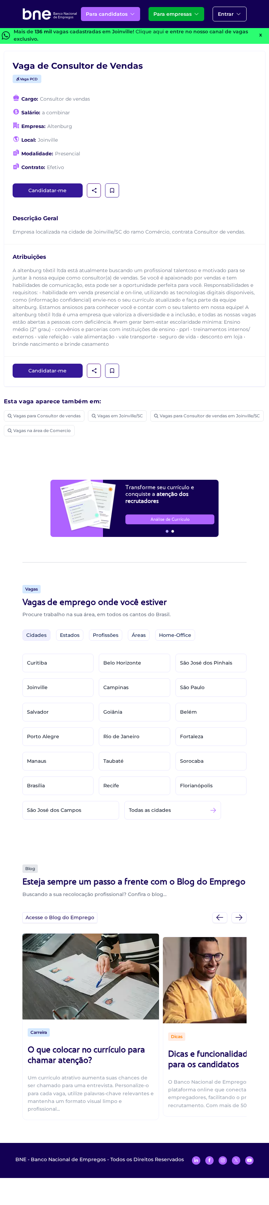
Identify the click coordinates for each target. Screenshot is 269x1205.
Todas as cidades (150, 810)
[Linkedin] (196, 1160)
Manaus (36, 761)
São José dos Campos (54, 810)
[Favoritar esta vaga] (112, 190)
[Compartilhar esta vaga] (94, 190)
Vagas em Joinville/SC (120, 415)
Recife (111, 785)
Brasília (36, 785)
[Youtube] (249, 1160)
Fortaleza (191, 736)
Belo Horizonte (122, 663)
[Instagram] (223, 1160)
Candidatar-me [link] (47, 190)
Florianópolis (196, 785)
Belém (188, 712)
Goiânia (112, 712)
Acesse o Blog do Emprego (60, 917)
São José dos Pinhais (206, 663)
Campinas (116, 687)
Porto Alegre (43, 736)
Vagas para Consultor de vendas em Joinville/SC (210, 415)
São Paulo (192, 687)
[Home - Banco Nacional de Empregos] (50, 14)
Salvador (38, 712)
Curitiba (37, 663)
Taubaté (113, 761)
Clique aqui (150, 31)
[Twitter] (236, 1160)
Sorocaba (192, 761)
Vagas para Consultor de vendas (47, 415)
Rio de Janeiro (121, 736)
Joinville (37, 687)
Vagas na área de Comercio (42, 430)
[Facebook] (209, 1160)
